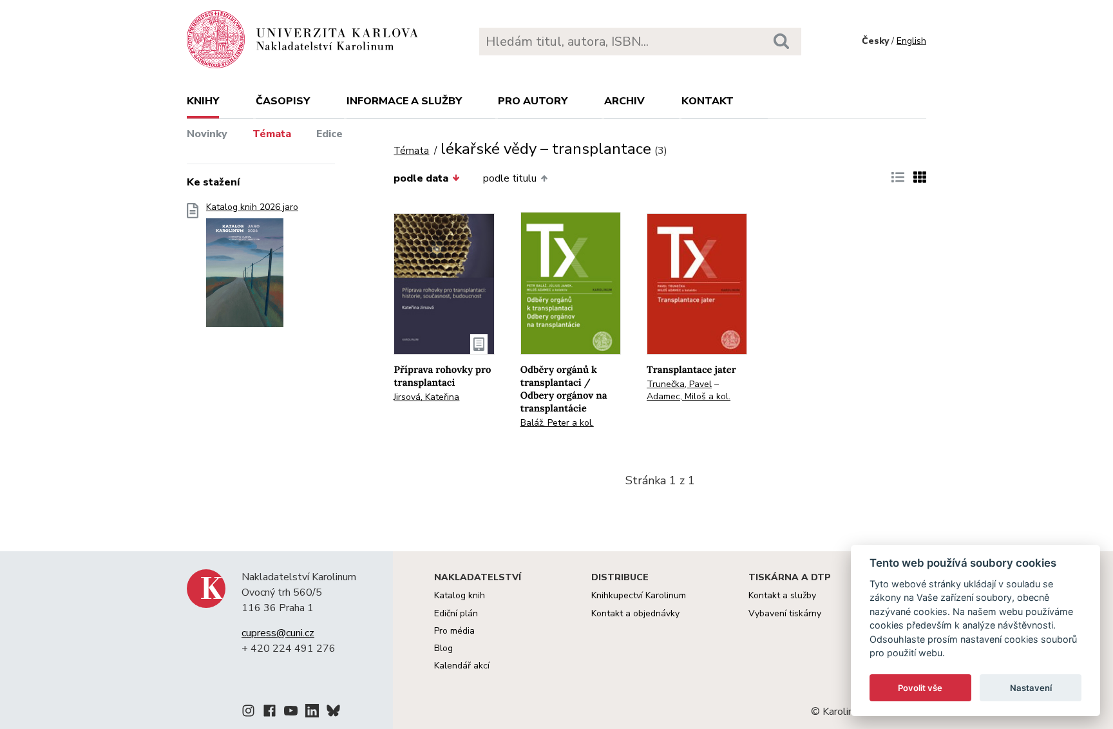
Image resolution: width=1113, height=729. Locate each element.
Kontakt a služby (782, 595)
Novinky (207, 134)
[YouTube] (291, 713)
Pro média (454, 631)
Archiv (624, 101)
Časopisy (283, 101)
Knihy (203, 101)
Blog (443, 648)
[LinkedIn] (312, 713)
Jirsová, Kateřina (426, 397)
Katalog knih (459, 595)
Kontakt (707, 101)
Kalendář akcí (462, 665)
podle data (421, 178)
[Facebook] (269, 713)
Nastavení (1031, 688)
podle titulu (510, 178)
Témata (271, 134)
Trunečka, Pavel (679, 384)
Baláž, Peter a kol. (557, 423)
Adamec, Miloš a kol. (688, 396)
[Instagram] (248, 713)
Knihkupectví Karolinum (638, 595)
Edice (329, 134)
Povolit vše (920, 688)
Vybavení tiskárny (784, 613)
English (911, 41)
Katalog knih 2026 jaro (252, 207)
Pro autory (532, 101)
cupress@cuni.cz (278, 633)
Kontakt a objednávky (635, 613)
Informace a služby (404, 101)
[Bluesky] (333, 713)
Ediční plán (456, 613)
